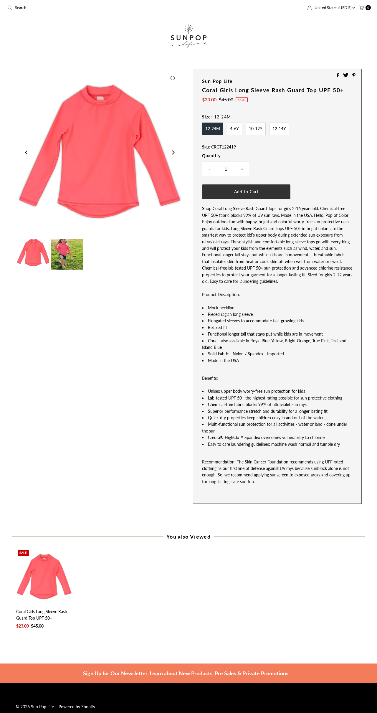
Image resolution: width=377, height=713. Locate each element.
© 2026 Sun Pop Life (35, 706)
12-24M (212, 128)
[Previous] (26, 152)
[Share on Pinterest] (353, 75)
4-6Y (234, 128)
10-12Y (255, 128)
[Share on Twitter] (346, 75)
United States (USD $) (333, 7)
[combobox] (95, 8)
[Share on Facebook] (338, 75)
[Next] (172, 152)
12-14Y (279, 128)
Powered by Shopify (77, 706)
